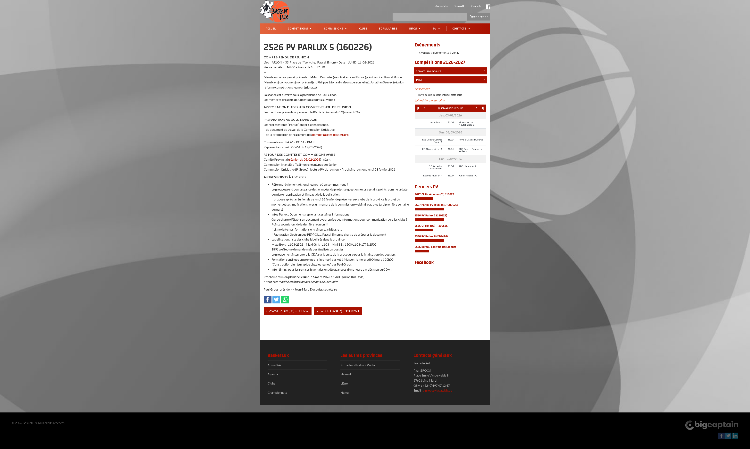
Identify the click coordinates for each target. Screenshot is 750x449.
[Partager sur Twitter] (276, 299)
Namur (345, 392)
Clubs (363, 28)
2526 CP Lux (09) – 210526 (431, 225)
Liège (344, 383)
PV (434, 28)
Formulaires (388, 28)
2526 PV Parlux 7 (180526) (431, 215)
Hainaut (345, 374)
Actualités (274, 365)
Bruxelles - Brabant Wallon (358, 365)
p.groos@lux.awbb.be (437, 390)
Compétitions (298, 28)
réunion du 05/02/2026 (304, 159)
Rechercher (479, 16)
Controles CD (422, 251)
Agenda (273, 374)
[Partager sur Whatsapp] (285, 299)
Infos (413, 28)
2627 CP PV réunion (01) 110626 (434, 194)
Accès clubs (441, 6)
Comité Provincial (424, 198)
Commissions (333, 28)
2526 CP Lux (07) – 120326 (336, 311)
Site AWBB (459, 6)
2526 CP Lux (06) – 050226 (288, 311)
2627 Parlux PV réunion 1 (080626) (436, 205)
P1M (419, 79)
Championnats (277, 392)
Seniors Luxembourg (428, 70)
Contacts (476, 6)
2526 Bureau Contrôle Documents (435, 247)
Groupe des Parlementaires (429, 209)
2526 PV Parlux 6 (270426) (431, 236)
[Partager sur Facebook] (267, 299)
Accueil (271, 28)
